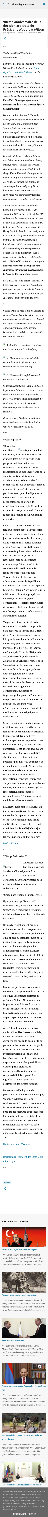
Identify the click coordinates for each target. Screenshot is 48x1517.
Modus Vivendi (11, 843)
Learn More (19, 1514)
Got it (32, 1514)
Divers (7, 1182)
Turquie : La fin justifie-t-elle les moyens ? (20, 1249)
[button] (4, 38)
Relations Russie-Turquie (13, 1340)
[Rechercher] (44, 4)
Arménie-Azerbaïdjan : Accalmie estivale (19, 1295)
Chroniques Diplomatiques (20, 4)
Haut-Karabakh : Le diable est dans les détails (21, 1485)
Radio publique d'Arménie (17, 1144)
